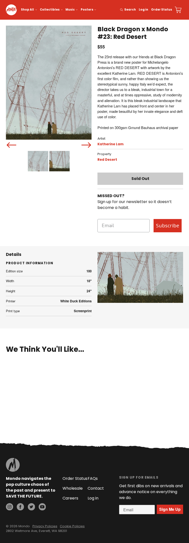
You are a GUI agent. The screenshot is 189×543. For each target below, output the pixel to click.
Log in (143, 10)
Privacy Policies (44, 526)
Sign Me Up (170, 509)
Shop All (27, 10)
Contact (96, 488)
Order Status (161, 10)
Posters (87, 10)
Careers (70, 498)
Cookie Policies (72, 526)
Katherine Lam (110, 144)
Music (70, 10)
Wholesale (73, 488)
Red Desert (107, 159)
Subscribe (167, 225)
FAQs (93, 478)
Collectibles (50, 10)
